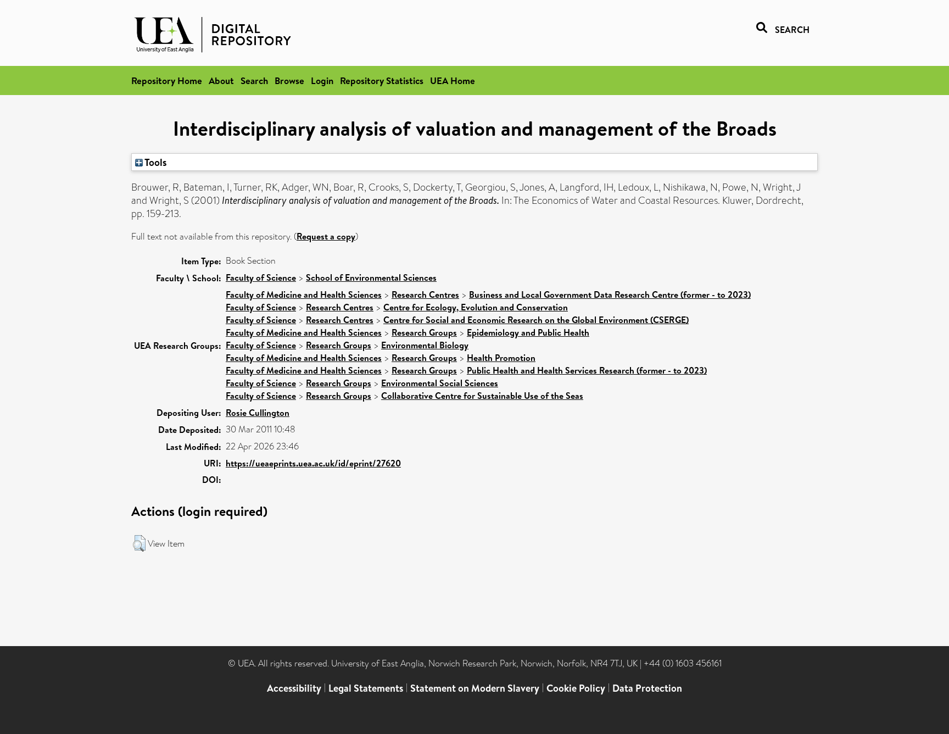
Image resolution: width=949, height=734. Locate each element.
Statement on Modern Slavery (474, 688)
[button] (139, 543)
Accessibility (294, 688)
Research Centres (425, 294)
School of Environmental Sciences (371, 277)
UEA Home (452, 80)
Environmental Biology (424, 345)
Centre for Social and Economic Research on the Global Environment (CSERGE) (536, 320)
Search (254, 80)
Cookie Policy (575, 688)
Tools (155, 162)
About (221, 80)
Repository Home (166, 80)
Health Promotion (501, 358)
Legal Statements (365, 688)
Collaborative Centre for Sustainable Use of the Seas (482, 396)
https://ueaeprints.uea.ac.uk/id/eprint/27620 (313, 463)
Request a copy (326, 236)
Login (322, 80)
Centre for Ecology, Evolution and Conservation (475, 307)
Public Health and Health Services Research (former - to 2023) (587, 370)
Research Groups (424, 332)
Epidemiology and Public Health (528, 332)
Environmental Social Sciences (439, 383)
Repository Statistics (381, 80)
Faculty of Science (261, 277)
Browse (289, 80)
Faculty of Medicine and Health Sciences (304, 294)
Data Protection (647, 688)
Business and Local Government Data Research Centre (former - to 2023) (610, 294)
